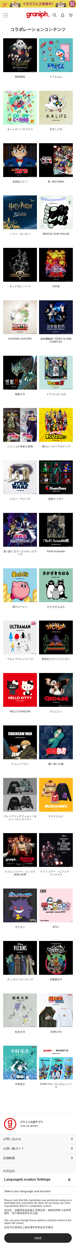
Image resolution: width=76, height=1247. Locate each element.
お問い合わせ (12, 1139)
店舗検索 (9, 1158)
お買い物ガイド (13, 1148)
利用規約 (9, 1171)
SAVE (38, 1238)
